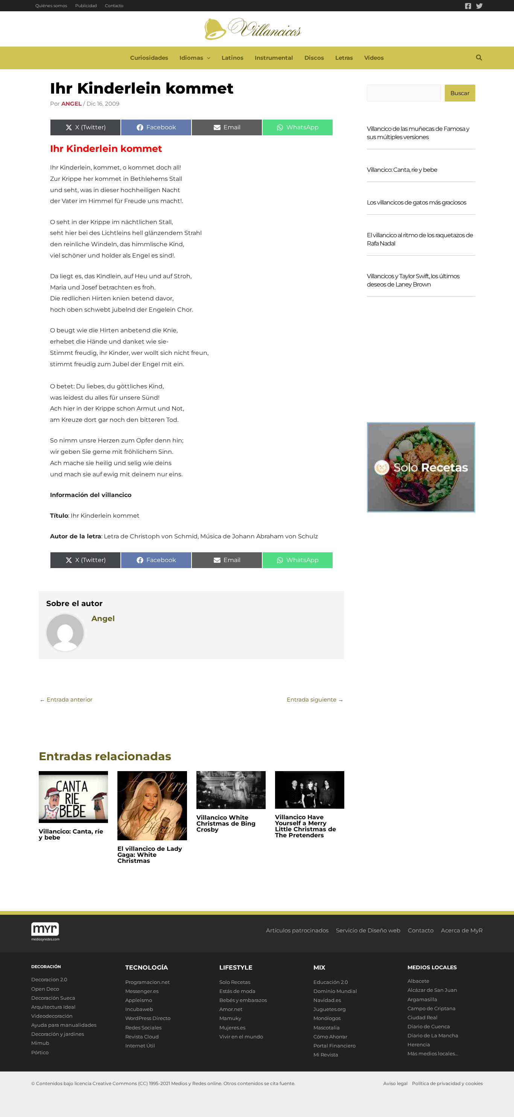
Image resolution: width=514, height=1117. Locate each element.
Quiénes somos (51, 5)
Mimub (40, 1043)
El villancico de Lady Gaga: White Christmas (149, 854)
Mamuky (230, 1018)
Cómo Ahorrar (330, 1037)
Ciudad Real (423, 1017)
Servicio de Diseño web (368, 930)
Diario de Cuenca (429, 1026)
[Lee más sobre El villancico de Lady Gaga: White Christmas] (152, 805)
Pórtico (40, 1052)
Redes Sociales (143, 1028)
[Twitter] (479, 6)
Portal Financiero (334, 1046)
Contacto (114, 5)
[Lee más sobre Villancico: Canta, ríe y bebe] (73, 796)
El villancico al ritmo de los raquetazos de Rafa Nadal (420, 239)
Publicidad (86, 5)
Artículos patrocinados (297, 930)
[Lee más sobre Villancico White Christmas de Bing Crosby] (231, 789)
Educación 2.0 (330, 982)
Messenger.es (141, 991)
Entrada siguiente (315, 699)
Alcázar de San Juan (432, 990)
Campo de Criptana (432, 1008)
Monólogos (327, 1018)
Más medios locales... (433, 1053)
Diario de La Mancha (433, 1035)
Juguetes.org (329, 1009)
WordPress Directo (147, 1018)
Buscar (460, 93)
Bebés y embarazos (243, 1000)
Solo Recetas (234, 982)
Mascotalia (326, 1028)
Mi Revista (325, 1055)
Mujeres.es (232, 1028)
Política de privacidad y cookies (447, 1083)
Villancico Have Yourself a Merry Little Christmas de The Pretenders (305, 826)
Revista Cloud (142, 1037)
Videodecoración (52, 1016)
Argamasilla (422, 999)
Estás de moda (237, 991)
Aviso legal (395, 1083)
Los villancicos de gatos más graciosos (416, 202)
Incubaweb (139, 1009)
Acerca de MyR (462, 930)
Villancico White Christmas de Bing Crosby (225, 823)
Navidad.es (327, 1000)
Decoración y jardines (57, 1034)
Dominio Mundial (335, 991)
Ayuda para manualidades (63, 1025)
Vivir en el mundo (241, 1037)
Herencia (419, 1044)
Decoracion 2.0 (49, 979)
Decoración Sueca (53, 998)
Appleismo (138, 1000)
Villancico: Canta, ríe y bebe (71, 834)
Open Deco (45, 989)
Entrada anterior (66, 699)
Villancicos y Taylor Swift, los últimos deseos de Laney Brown (413, 280)
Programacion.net (147, 982)
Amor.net (230, 1009)
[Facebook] (468, 6)
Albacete (418, 981)
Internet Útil (140, 1046)
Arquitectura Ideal (53, 1007)
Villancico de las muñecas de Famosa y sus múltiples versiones (418, 133)
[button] (206, 58)
